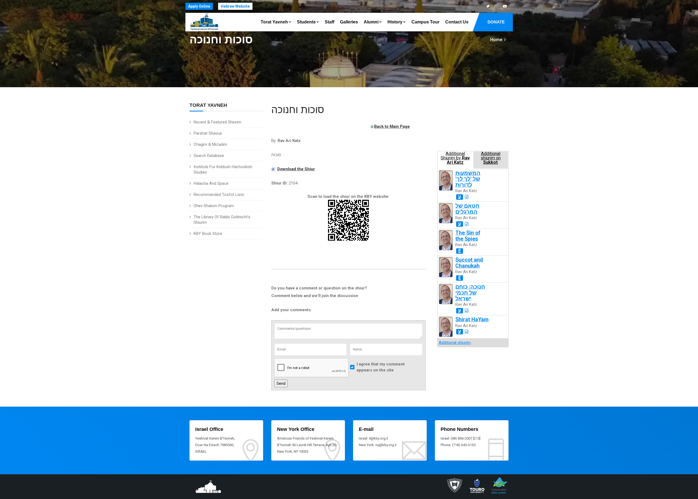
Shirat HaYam (472, 319)
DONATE (496, 22)
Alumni (371, 22)
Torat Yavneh (274, 22)
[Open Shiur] (466, 197)
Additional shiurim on (491, 158)
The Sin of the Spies (467, 236)
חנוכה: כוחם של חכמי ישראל (470, 293)
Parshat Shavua (208, 133)
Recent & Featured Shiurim (217, 122)
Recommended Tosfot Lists (219, 194)
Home (496, 39)
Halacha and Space (211, 183)
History (394, 22)
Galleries (349, 22)
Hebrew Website (235, 6)
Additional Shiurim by (455, 158)
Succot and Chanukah (469, 263)
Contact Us (456, 22)
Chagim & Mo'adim (210, 144)
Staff (329, 22)
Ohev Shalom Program (214, 205)
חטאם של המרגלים (467, 209)
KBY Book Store (208, 233)
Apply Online (199, 6)
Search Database (209, 155)
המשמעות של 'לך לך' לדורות (467, 179)
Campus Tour (425, 22)
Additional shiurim (455, 342)
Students (306, 22)
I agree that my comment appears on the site (381, 367)
